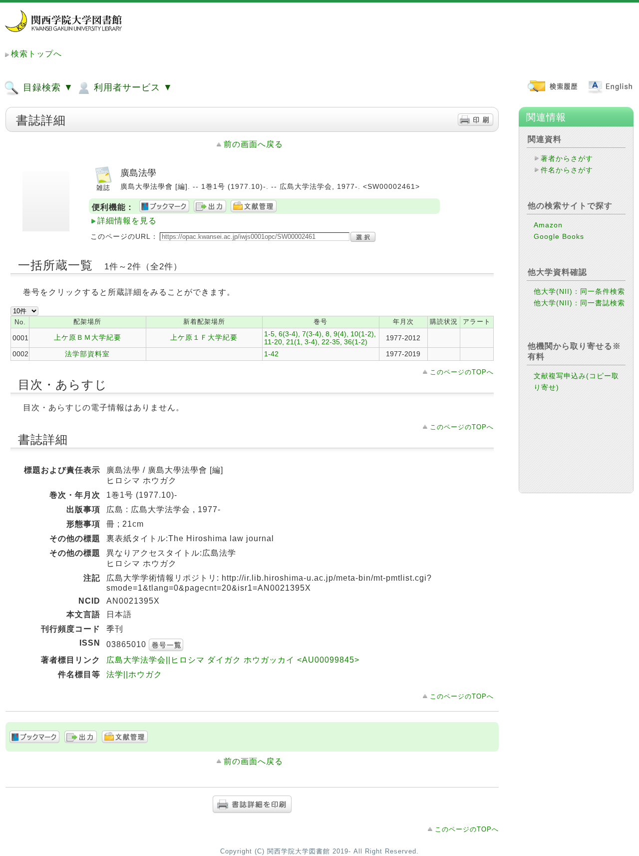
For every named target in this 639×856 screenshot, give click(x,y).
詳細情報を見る (127, 220)
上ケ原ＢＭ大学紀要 (87, 337)
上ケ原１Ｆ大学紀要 (204, 337)
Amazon (548, 225)
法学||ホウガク (134, 674)
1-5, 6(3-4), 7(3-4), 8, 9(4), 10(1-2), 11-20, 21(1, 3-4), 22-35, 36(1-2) (320, 338)
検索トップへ (36, 53)
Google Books (559, 236)
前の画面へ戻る (253, 144)
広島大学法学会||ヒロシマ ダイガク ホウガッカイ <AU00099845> (232, 660)
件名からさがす (567, 170)
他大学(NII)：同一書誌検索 (579, 303)
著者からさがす (567, 158)
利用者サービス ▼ (132, 87)
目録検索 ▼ (46, 87)
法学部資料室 (87, 354)
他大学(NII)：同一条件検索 (579, 291)
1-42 (271, 354)
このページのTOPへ (462, 372)
